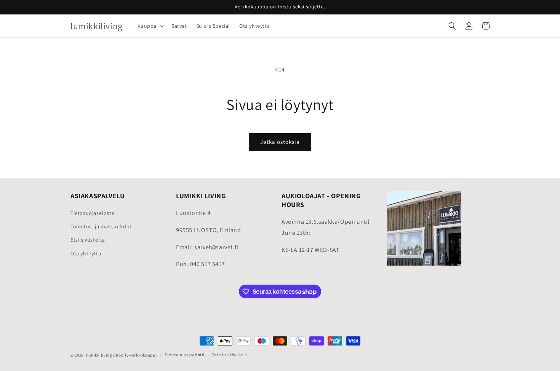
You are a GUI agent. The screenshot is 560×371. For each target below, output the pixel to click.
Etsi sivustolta (87, 239)
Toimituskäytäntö (230, 355)
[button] (150, 26)
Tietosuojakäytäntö (185, 355)
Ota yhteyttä (85, 253)
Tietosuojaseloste (92, 213)
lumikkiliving (99, 355)
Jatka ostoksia (280, 141)
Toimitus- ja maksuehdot (101, 226)
